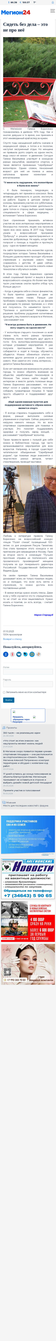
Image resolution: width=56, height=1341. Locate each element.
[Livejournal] (25, 654)
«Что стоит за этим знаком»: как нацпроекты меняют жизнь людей (23, 742)
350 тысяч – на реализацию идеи (21, 733)
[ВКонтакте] (19, 654)
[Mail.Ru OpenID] (32, 654)
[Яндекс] (12, 654)
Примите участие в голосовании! (21, 790)
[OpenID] (38, 654)
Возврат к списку (12, 639)
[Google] (5, 654)
